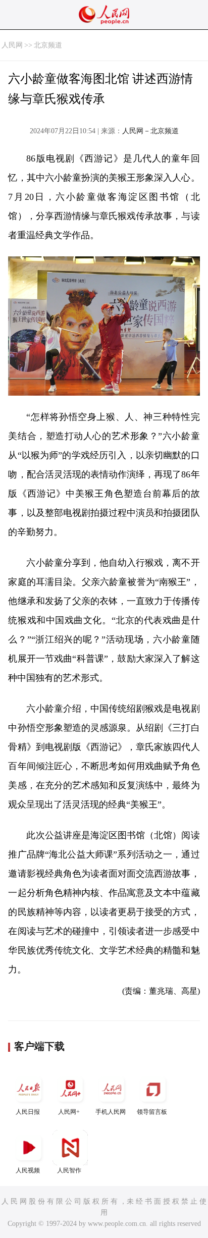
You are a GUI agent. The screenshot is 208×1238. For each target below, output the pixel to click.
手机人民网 (110, 1111)
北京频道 (48, 45)
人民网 (12, 45)
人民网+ (69, 1111)
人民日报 (28, 1111)
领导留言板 (152, 1111)
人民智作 (69, 1170)
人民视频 (28, 1170)
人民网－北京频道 (150, 131)
